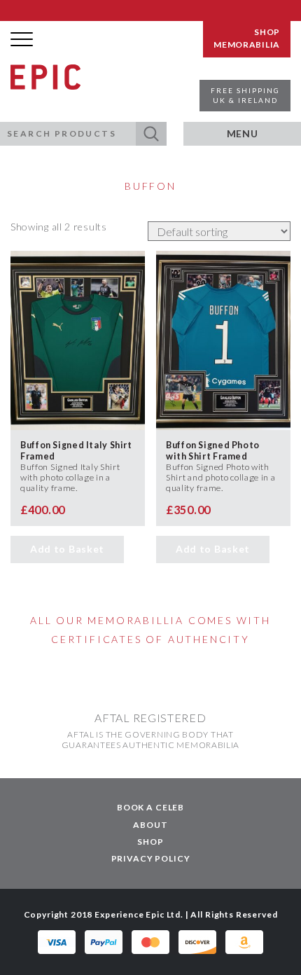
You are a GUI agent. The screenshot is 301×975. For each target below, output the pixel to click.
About (150, 825)
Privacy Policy (150, 858)
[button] (151, 134)
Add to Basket (67, 549)
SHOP (267, 32)
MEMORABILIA (247, 45)
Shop (150, 841)
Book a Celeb (150, 807)
